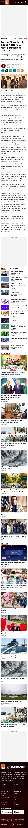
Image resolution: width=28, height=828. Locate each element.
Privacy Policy (15, 784)
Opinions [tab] (16, 268)
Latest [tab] (3, 268)
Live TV (16, 802)
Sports (3, 800)
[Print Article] (22, 70)
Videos (15, 800)
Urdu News (17, 804)
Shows (15, 797)
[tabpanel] (14, 311)
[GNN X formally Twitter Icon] (13, 824)
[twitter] (6, 71)
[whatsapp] (10, 71)
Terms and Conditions (6, 787)
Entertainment (5, 797)
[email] (18, 71)
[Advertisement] (14, 22)
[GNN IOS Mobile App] (18, 812)
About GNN (3, 784)
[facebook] (3, 71)
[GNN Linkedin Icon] (22, 824)
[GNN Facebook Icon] (9, 824)
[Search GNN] (25, 2)
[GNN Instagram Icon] (18, 824)
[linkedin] (14, 71)
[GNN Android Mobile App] (6, 812)
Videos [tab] (9, 268)
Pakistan (20, 38)
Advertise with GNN (16, 787)
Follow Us (4, 824)
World (2, 795)
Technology (4, 802)
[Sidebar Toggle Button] (2, 2)
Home (14, 38)
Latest (15, 795)
